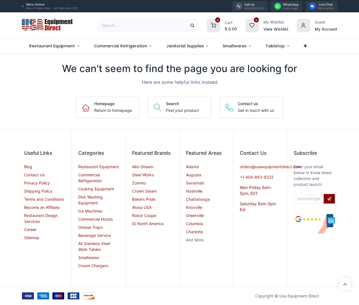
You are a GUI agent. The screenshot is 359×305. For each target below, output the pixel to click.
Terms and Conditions (44, 199)
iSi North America (148, 223)
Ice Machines (90, 211)
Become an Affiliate (41, 207)
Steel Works (143, 174)
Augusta (193, 174)
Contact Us (34, 174)
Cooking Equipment (96, 188)
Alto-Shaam (142, 166)
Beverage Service (94, 235)
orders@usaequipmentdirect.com (270, 166)
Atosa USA (141, 207)
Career (30, 229)
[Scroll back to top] (345, 284)
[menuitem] (54, 46)
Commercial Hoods (95, 219)
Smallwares (88, 257)
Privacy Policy (37, 183)
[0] (213, 24)
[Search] (192, 25)
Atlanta (192, 166)
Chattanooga (198, 199)
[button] (329, 199)
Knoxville (194, 207)
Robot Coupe (144, 215)
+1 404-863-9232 (256, 177)
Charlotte (194, 231)
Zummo (139, 183)
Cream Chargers (93, 265)
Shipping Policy (38, 191)
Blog (28, 166)
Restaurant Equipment (98, 166)
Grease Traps (90, 227)
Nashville (194, 191)
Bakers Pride (143, 199)
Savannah (195, 183)
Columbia (194, 223)
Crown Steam (144, 191)
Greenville (195, 215)
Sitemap (31, 237)
